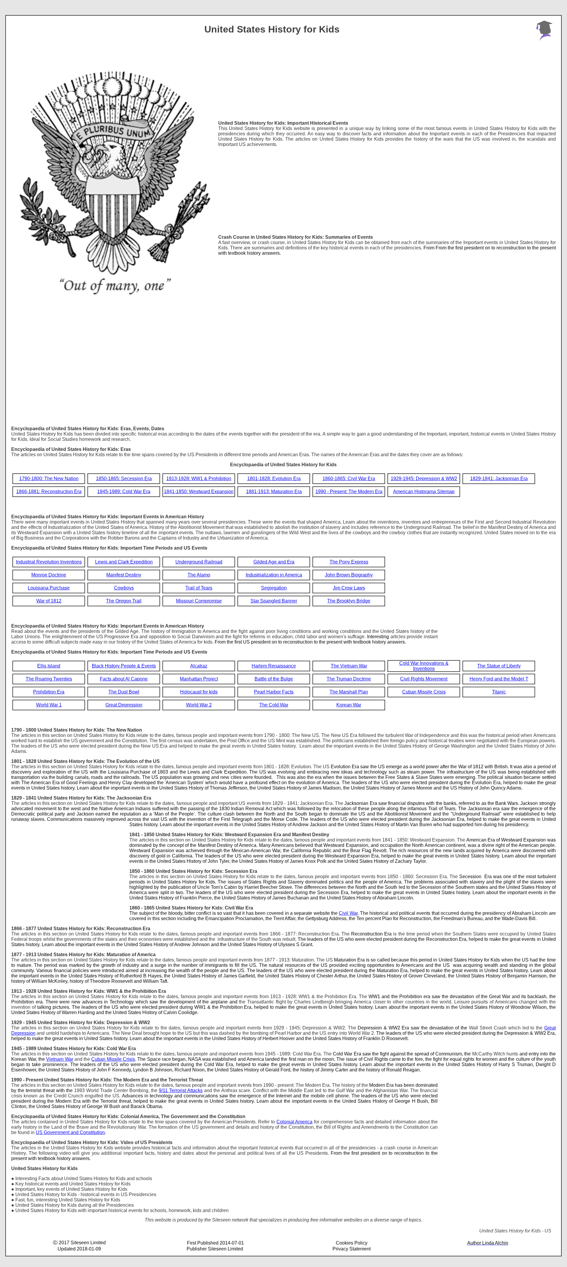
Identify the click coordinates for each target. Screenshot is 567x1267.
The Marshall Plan (349, 691)
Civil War (348, 913)
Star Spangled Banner (273, 600)
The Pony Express (349, 561)
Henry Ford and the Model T (499, 678)
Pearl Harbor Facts (274, 691)
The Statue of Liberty (499, 665)
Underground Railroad (198, 561)
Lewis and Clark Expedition (124, 561)
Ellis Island (48, 665)
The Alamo (199, 574)
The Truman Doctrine (349, 678)
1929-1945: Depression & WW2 (424, 478)
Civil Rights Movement (423, 678)
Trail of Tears (198, 587)
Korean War (348, 704)
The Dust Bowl (123, 691)
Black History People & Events (124, 665)
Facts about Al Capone (124, 678)
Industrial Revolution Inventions (49, 561)
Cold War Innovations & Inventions (424, 666)
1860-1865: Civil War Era (348, 478)
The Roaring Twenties (49, 678)
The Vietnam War (349, 665)
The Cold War (273, 704)
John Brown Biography (349, 574)
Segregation (274, 587)
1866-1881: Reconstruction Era (49, 491)
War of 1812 (48, 600)
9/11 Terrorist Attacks (181, 1090)
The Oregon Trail (123, 600)
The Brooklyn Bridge (348, 600)
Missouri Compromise (199, 600)
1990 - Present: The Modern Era (348, 491)
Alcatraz (198, 665)
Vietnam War (59, 1059)
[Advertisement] (387, 188)
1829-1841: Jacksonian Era (499, 478)
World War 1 (49, 704)
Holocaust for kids (199, 691)
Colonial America (294, 1121)
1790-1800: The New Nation (49, 478)
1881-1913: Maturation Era (274, 491)
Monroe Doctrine (48, 574)
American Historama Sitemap (423, 491)
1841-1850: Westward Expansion (199, 491)
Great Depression (123, 704)
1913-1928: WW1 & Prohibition (198, 478)
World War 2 (199, 704)
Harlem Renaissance (274, 665)
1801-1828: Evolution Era (274, 478)
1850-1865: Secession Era (124, 478)
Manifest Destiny (123, 574)
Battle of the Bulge (274, 678)
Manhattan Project (199, 678)
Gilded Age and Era (273, 561)
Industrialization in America (274, 574)
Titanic (499, 691)
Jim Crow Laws (349, 587)
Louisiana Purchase (49, 587)
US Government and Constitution (70, 1132)
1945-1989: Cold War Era (123, 491)
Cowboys (124, 587)
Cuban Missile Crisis (424, 691)
